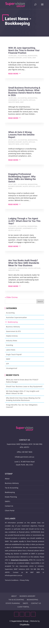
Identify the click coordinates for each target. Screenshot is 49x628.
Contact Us (9, 506)
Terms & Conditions (11, 580)
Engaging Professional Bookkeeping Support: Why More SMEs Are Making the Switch (22, 178)
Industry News (13, 102)
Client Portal (9, 510)
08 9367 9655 (27, 452)
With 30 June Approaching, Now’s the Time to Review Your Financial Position (24, 50)
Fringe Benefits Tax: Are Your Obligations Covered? (21, 406)
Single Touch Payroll (14, 354)
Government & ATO (15, 100)
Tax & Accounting (11, 488)
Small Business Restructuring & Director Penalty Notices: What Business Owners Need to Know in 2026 (24, 91)
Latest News (27, 58)
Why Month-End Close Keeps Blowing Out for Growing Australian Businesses (23, 399)
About (7, 479)
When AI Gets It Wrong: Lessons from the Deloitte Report (21, 135)
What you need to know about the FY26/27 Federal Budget (22, 381)
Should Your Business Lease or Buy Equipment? (24, 386)
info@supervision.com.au (24, 457)
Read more (13, 73)
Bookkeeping (32, 56)
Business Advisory (15, 58)
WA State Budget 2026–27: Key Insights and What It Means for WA (22, 392)
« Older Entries (11, 297)
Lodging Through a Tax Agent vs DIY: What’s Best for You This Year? (24, 221)
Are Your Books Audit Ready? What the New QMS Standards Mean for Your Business (23, 263)
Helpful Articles (29, 100)
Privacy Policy (24, 580)
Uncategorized (11, 368)
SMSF (34, 58)
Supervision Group (19, 621)
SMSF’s (7, 501)
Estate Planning (11, 497)
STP (7, 364)
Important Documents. (19, 560)
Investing (9, 345)
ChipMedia (24, 624)
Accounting (22, 56)
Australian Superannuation (16, 317)
